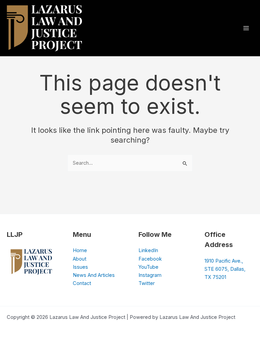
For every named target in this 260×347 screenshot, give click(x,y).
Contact (82, 283)
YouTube (148, 267)
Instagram (149, 275)
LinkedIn (148, 250)
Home (80, 250)
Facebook (150, 259)
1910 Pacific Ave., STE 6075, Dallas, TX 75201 (224, 269)
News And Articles (94, 275)
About (79, 259)
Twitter (146, 283)
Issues (80, 267)
